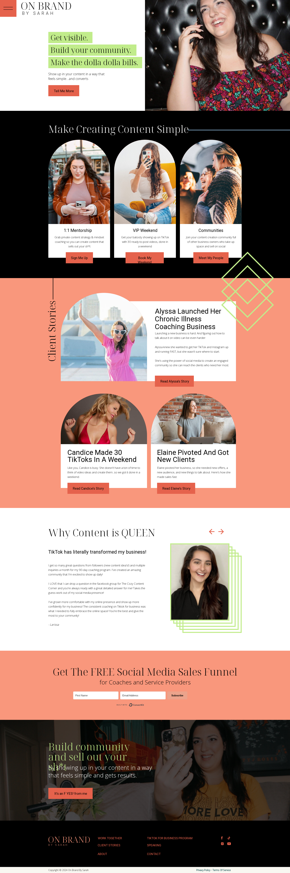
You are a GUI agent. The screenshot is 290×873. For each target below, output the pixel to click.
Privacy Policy (203, 870)
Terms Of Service (222, 870)
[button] (8, 8)
